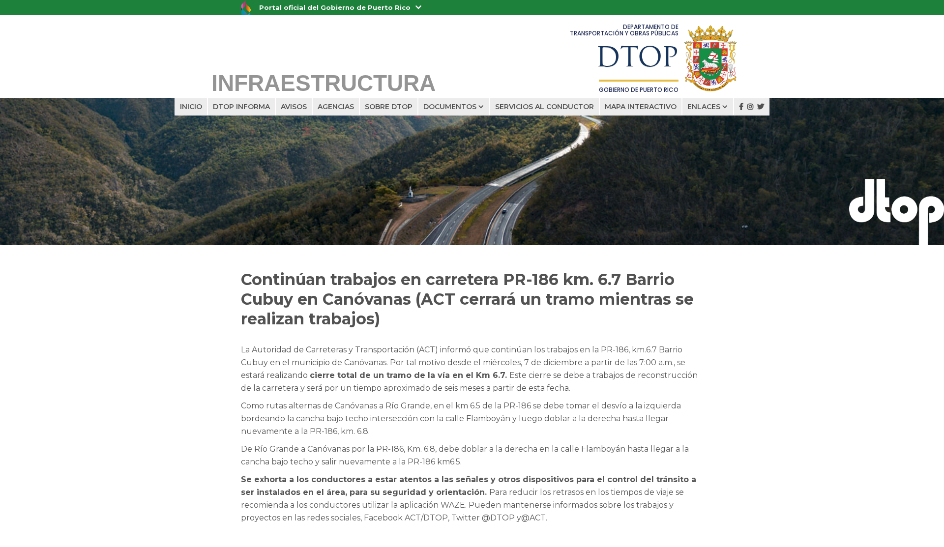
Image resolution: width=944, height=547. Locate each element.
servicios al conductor (544, 106)
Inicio (191, 106)
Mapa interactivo (641, 106)
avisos (294, 106)
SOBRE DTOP (389, 106)
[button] (454, 106)
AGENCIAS (336, 106)
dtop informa (241, 106)
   (751, 106)
